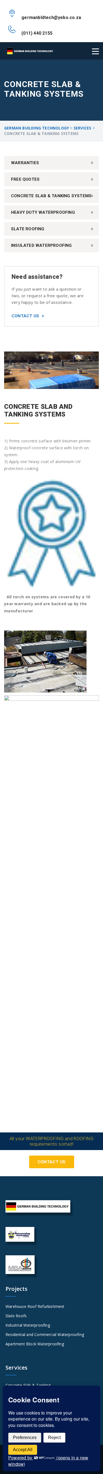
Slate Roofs (16, 1315)
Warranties (25, 162)
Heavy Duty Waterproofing (43, 212)
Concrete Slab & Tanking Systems (51, 195)
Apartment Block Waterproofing (34, 1343)
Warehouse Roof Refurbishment (35, 1306)
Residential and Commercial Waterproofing (44, 1334)
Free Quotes (25, 179)
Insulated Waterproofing (41, 245)
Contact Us (25, 315)
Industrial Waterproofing (27, 1325)
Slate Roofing (27, 228)
